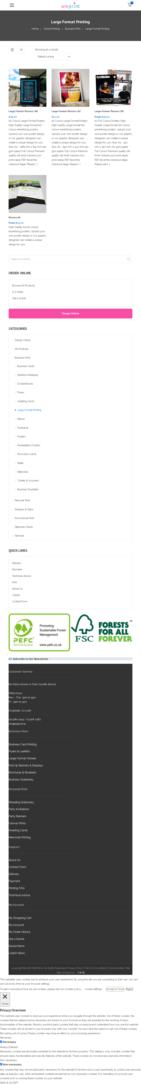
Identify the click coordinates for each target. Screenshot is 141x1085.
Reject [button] (129, 989)
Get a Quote (19, 298)
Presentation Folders (28, 445)
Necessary (9, 1042)
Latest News (17, 953)
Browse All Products (23, 285)
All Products (21, 349)
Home (35, 28)
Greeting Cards (25, 401)
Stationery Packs (24, 527)
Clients (16, 595)
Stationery (22, 471)
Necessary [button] (6, 1037)
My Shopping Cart (20, 918)
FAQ (14, 582)
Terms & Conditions (96, 968)
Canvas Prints (17, 823)
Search (128, 259)
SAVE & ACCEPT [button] (9, 1082)
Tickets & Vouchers (28, 480)
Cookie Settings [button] (93, 989)
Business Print (72, 28)
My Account (16, 925)
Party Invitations (19, 809)
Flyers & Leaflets (19, 751)
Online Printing (52, 28)
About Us (17, 588)
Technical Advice (21, 576)
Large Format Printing (29, 410)
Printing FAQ (16, 888)
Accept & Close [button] (115, 989)
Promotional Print (24, 518)
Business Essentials (28, 489)
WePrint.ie (37, 968)
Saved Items (17, 946)
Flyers (20, 392)
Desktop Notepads (27, 375)
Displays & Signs (24, 509)
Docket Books (25, 383)
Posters (21, 436)
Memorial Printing (20, 837)
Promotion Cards (26, 454)
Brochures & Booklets (22, 772)
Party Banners (17, 816)
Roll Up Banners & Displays (26, 765)
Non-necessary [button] (8, 1060)
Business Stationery (21, 779)
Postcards (22, 427)
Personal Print (22, 500)
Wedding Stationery (21, 802)
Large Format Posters (22, 758)
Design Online (70, 313)
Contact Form (20, 601)
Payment (17, 569)
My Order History (19, 932)
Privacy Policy (75, 968)
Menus (21, 419)
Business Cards (25, 366)
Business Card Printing (23, 744)
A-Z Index (17, 292)
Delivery (16, 563)
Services (19, 535)
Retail (20, 463)
